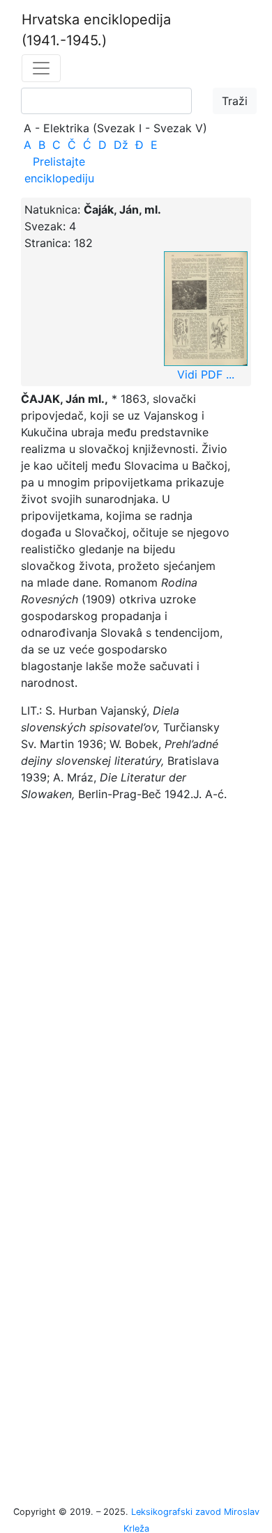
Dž (121, 145)
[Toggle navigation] (41, 68)
